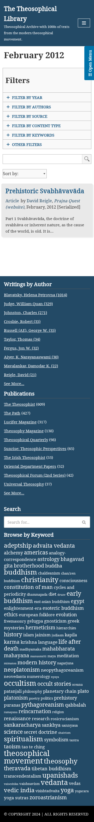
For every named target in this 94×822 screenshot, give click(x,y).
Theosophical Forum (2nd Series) (35, 475)
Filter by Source (29, 116)
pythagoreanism (42, 704)
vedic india (19, 790)
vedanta (54, 782)
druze (61, 594)
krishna (29, 642)
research (41, 719)
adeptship (18, 545)
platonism (16, 697)
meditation (68, 656)
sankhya (51, 725)
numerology (38, 676)
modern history (36, 662)
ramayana (10, 712)
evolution (66, 614)
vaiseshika (11, 784)
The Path (12, 413)
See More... (14, 383)
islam (28, 635)
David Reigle (39, 201)
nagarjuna (65, 663)
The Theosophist (19, 404)
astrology (48, 559)
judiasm (58, 635)
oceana (77, 684)
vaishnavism (29, 783)
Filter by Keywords (33, 135)
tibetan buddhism (51, 768)
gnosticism (55, 621)
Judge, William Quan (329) (28, 303)
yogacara (82, 791)
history (13, 634)
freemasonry (15, 621)
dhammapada (37, 594)
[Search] (84, 522)
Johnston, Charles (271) (25, 312)
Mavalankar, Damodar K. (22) (31, 365)
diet (52, 594)
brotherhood (29, 565)
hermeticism (40, 627)
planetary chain (60, 691)
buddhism (20, 572)
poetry (34, 698)
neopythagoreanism (62, 670)
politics (47, 698)
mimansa (10, 663)
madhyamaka (30, 649)
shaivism (64, 733)
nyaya (55, 677)
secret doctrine (40, 732)
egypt (77, 601)
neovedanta (15, 676)
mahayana (16, 655)
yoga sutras (16, 798)
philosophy (32, 691)
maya (52, 656)
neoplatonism (22, 669)
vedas (74, 783)
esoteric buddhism (63, 608)
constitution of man (28, 586)
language (47, 642)
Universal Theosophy (24, 484)
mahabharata (58, 648)
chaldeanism (49, 573)
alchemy (13, 552)
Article (12, 201)
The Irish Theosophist (24, 457)
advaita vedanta (54, 545)
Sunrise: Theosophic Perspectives (35, 448)
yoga (67, 790)
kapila (71, 635)
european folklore (37, 615)
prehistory (65, 698)
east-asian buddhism (52, 601)
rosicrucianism (65, 718)
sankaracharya (22, 724)
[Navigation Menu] (84, 23)
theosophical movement (27, 757)
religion (58, 712)
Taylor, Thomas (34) (22, 339)
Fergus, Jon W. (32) (21, 348)
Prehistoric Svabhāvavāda (44, 190)
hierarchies (66, 627)
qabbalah (75, 705)
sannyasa (70, 725)
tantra (74, 740)
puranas (12, 705)
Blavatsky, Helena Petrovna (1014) (35, 294)
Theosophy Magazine (24, 430)
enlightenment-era (23, 608)
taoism (12, 746)
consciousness (73, 580)
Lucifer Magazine (20, 421)
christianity (39, 579)
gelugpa (35, 621)
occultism (20, 683)
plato (83, 691)
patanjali (13, 691)
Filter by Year (27, 97)
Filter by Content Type (36, 125)
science (13, 731)
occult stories (54, 683)
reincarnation (35, 711)
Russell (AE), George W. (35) (30, 330)
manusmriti (38, 656)
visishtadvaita (48, 790)
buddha (53, 566)
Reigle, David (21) (20, 374)
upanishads (60, 775)
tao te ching (33, 747)
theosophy (61, 761)
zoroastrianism (48, 797)
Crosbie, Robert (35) (22, 321)
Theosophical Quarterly (26, 439)
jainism (43, 635)
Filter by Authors (31, 106)
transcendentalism (22, 776)
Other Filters (27, 144)
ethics (11, 614)
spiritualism (23, 738)
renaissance (17, 718)
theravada (17, 768)
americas (36, 552)
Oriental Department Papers (30, 466)
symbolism (56, 739)
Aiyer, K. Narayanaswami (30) (31, 356)
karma (12, 641)
